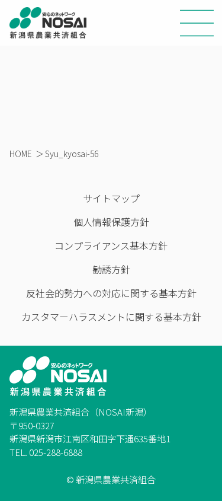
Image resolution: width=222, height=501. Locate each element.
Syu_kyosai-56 (71, 153)
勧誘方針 (111, 269)
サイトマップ (111, 198)
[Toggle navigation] (197, 23)
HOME (20, 153)
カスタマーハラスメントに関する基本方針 (111, 316)
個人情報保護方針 (111, 222)
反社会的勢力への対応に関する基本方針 (111, 293)
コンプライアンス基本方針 (111, 245)
